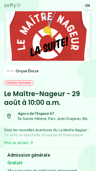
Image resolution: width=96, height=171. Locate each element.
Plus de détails (16, 143)
